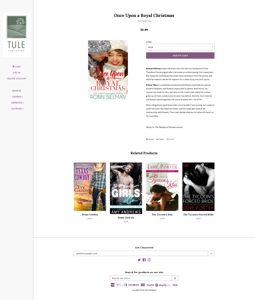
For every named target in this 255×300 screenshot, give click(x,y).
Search (16, 90)
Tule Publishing (144, 21)
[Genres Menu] (22, 97)
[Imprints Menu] (23, 103)
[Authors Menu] (23, 109)
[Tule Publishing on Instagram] (149, 260)
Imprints (16, 102)
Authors (16, 108)
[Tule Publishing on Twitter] (139, 260)
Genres (16, 96)
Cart (17, 66)
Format (149, 42)
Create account (16, 78)
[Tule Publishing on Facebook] (144, 260)
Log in (16, 72)
